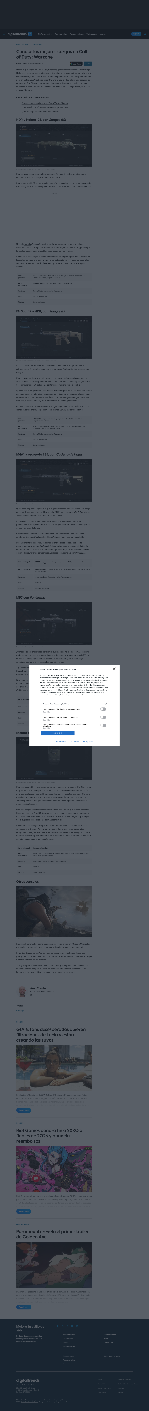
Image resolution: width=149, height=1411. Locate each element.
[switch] (103, 709)
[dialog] (74, 705)
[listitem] (74, 704)
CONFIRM (57, 733)
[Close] (115, 669)
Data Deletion (61, 741)
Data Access (74, 741)
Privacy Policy (88, 741)
